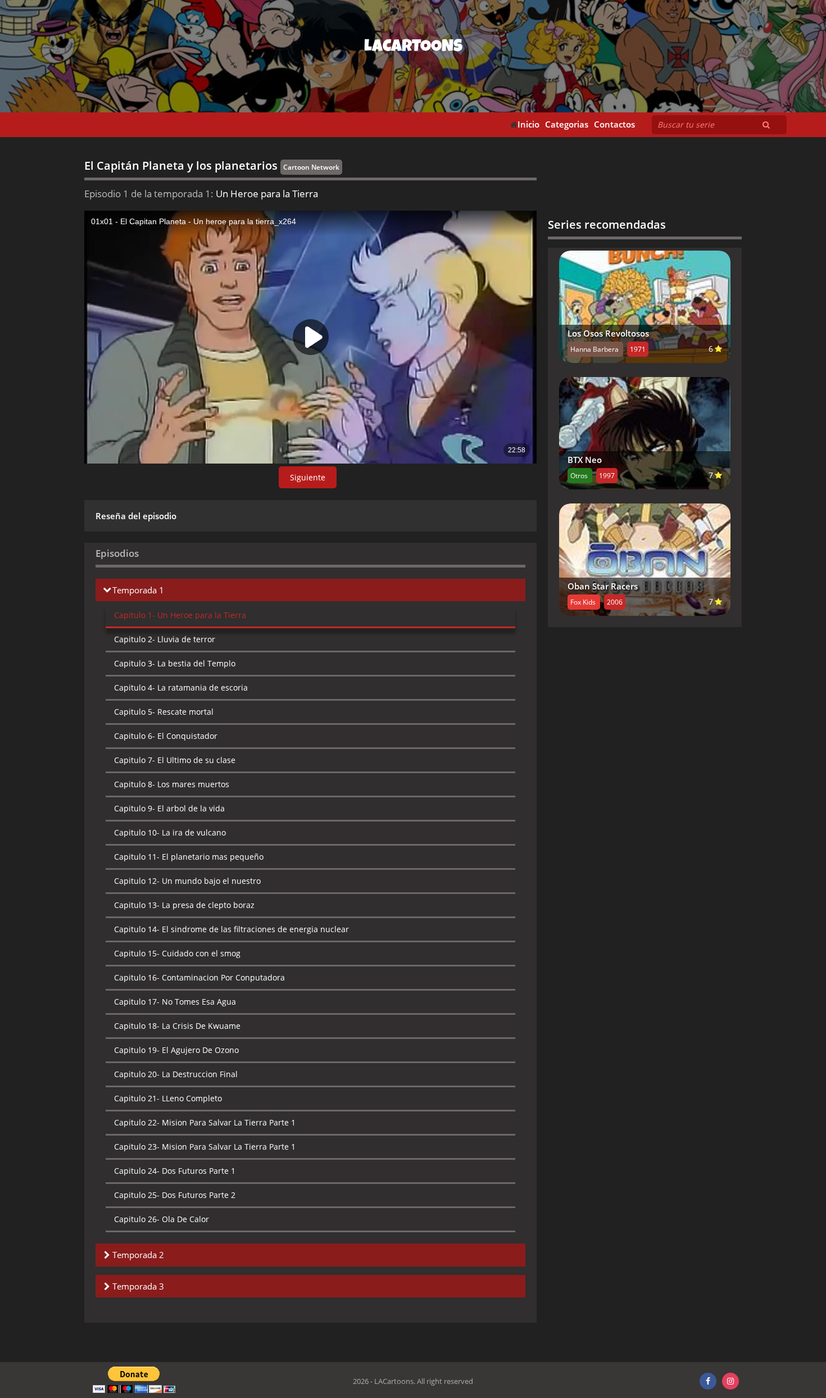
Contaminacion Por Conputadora (199, 977)
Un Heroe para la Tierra (180, 615)
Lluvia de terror (164, 639)
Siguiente (307, 477)
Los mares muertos (171, 784)
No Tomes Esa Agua (175, 1001)
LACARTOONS (413, 47)
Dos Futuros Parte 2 (174, 1195)
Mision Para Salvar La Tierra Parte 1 (205, 1122)
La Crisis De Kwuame (177, 1025)
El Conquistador (165, 735)
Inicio (528, 124)
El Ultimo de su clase (174, 760)
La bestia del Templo (174, 663)
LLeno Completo (168, 1098)
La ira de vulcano (170, 832)
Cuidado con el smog (177, 953)
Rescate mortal (164, 711)
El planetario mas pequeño (189, 856)
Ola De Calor (161, 1219)
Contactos (614, 124)
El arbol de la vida (169, 808)
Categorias (566, 124)
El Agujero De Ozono (176, 1050)
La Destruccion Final (176, 1074)
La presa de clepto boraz (184, 905)
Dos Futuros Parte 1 (174, 1170)
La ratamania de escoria (181, 687)
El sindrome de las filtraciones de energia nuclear (231, 929)
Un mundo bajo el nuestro (187, 880)
